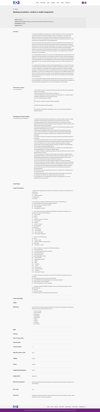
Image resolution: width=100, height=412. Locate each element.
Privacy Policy (75, 406)
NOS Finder (42, 2)
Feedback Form (82, 406)
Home (37, 2)
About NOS (61, 406)
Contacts (53, 2)
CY (85, 2)
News (58, 2)
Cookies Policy (68, 406)
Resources (67, 2)
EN (82, 2)
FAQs (48, 2)
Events (62, 2)
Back (16, 9)
